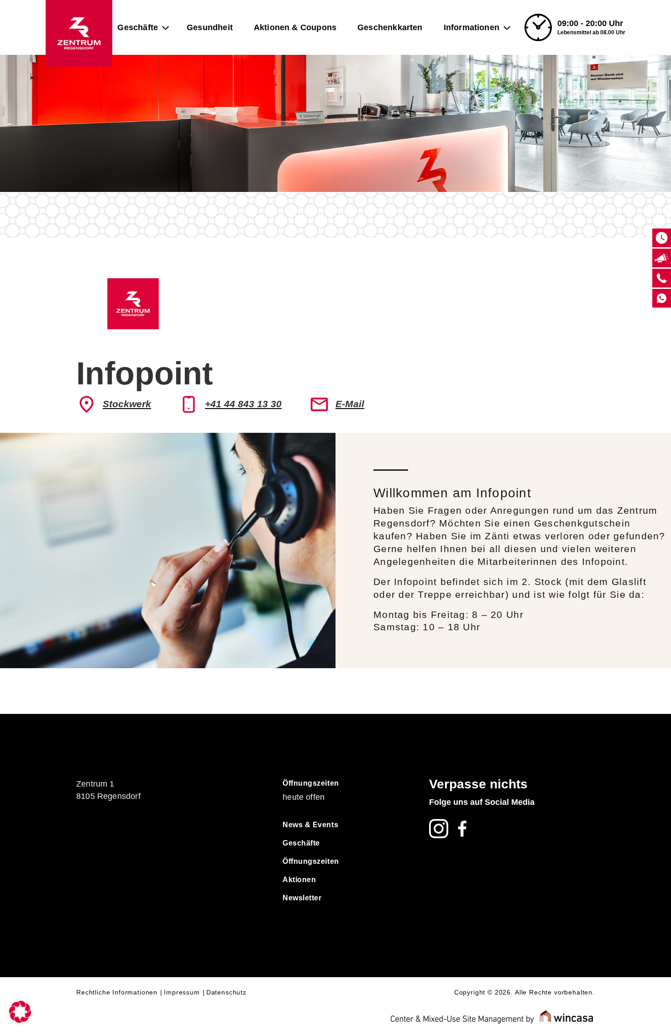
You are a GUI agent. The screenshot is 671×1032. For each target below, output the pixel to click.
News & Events (310, 825)
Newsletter (302, 898)
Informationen (471, 27)
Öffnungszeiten (311, 783)
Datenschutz (226, 992)
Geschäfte (137, 27)
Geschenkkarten (390, 27)
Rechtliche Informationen (116, 992)
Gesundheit (210, 27)
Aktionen (299, 879)
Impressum (182, 992)
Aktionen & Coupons (295, 27)
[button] (20, 1012)
